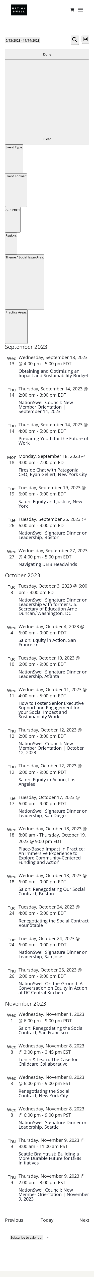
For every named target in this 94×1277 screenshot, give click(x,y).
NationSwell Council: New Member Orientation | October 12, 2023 (51, 747)
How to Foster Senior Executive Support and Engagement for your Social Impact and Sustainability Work (51, 710)
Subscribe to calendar (27, 1237)
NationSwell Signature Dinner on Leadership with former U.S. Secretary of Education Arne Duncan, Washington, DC (53, 606)
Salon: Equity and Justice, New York (50, 503)
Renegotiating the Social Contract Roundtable (53, 923)
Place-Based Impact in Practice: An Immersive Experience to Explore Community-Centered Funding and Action (52, 855)
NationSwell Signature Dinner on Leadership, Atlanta (53, 674)
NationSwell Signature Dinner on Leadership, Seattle (53, 1124)
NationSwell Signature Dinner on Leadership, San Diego (53, 813)
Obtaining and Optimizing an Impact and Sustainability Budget (53, 373)
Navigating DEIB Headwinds (48, 564)
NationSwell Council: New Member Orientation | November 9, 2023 (54, 1194)
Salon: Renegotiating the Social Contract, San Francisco (51, 1030)
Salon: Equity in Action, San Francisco (47, 642)
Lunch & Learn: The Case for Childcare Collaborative (48, 1061)
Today (47, 1220)
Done (47, 54)
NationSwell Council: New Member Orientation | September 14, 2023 (46, 406)
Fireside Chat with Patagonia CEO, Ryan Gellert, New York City (53, 472)
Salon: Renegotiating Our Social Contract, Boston (52, 891)
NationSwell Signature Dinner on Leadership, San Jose (53, 954)
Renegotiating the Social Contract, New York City (44, 1093)
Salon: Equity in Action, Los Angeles (47, 782)
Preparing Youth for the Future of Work (53, 440)
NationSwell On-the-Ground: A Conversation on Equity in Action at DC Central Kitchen (53, 987)
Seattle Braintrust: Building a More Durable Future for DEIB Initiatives (50, 1158)
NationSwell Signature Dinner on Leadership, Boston (53, 535)
